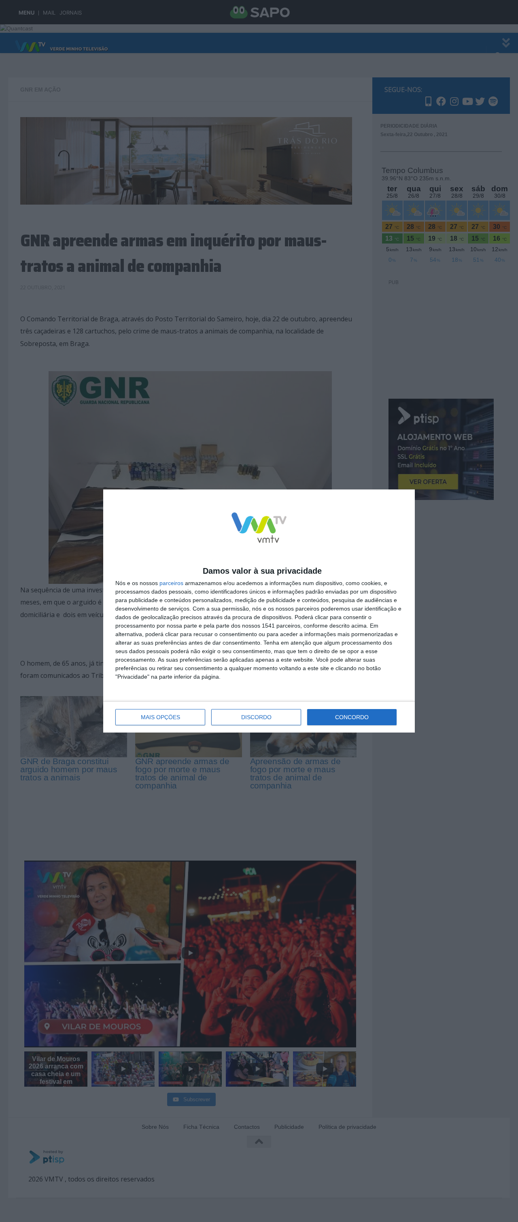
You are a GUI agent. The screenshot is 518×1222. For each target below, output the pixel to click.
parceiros (171, 583)
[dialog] (259, 611)
